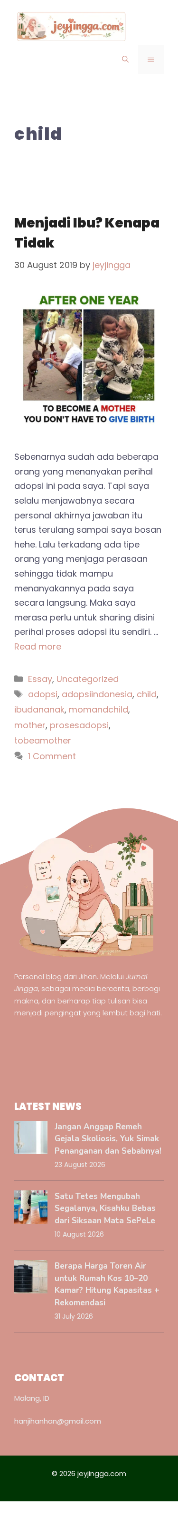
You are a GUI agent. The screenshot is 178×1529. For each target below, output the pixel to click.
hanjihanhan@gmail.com (57, 1421)
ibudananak (39, 709)
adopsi (42, 694)
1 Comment (52, 756)
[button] (125, 59)
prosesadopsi (79, 725)
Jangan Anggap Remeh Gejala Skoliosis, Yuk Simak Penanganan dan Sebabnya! (108, 1139)
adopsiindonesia (97, 694)
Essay (40, 679)
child (147, 694)
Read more (37, 646)
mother (30, 725)
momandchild (98, 709)
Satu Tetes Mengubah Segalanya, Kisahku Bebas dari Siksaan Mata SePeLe (105, 1208)
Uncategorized (87, 679)
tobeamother (42, 740)
